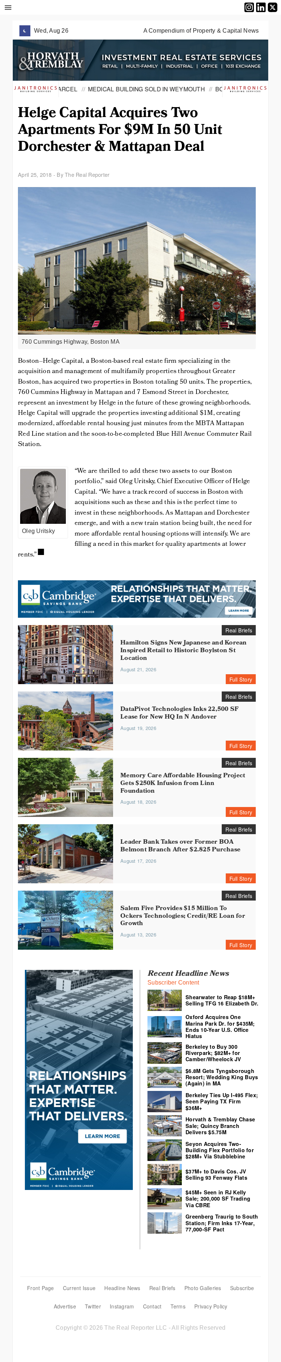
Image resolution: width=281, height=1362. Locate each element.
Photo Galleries (202, 1288)
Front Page (40, 1288)
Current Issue (79, 1288)
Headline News (122, 1288)
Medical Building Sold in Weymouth (118, 89)
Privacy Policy (211, 1306)
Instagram (122, 1306)
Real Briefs (162, 1288)
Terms (178, 1306)
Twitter (93, 1306)
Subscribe (242, 1288)
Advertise (65, 1306)
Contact (152, 1306)
